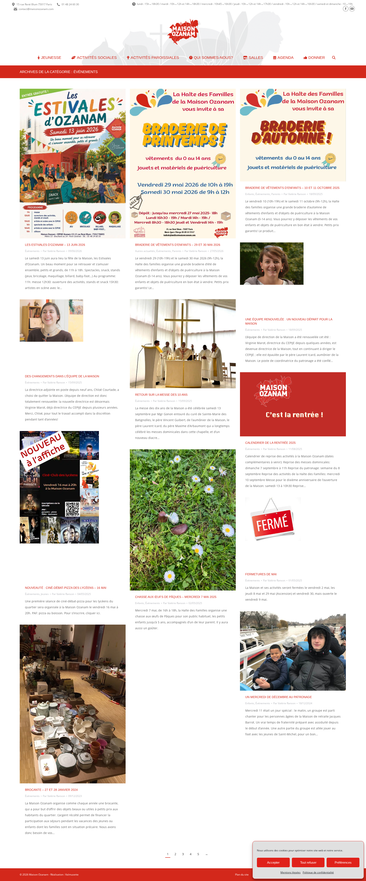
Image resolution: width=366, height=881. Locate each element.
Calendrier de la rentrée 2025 (270, 442)
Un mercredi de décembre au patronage (278, 697)
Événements (32, 251)
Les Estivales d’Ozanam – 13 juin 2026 (55, 244)
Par (54, 251)
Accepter (273, 862)
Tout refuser (308, 862)
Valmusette (72, 874)
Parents (176, 251)
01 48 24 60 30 (70, 4)
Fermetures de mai (261, 574)
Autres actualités (145, 251)
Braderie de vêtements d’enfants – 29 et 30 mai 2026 (177, 244)
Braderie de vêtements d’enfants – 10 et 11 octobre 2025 (292, 187)
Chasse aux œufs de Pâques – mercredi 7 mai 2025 (175, 597)
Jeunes (45, 594)
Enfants (249, 194)
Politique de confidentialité (318, 872)
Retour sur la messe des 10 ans (161, 394)
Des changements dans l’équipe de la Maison (62, 376)
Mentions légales (290, 872)
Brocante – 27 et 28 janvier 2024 (51, 789)
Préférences (343, 862)
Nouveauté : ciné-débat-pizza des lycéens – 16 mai (65, 587)
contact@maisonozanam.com (36, 9)
